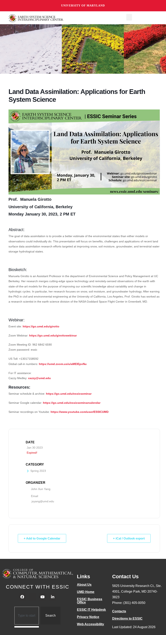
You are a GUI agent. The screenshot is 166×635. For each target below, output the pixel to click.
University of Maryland (83, 5)
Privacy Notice (88, 617)
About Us (84, 584)
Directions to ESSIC (127, 618)
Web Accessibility (90, 624)
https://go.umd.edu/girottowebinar (53, 335)
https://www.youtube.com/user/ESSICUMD (80, 411)
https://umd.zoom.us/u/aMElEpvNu (63, 364)
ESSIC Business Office (89, 600)
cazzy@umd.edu (39, 378)
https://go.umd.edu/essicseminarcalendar (71, 402)
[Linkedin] (52, 597)
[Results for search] (26, 627)
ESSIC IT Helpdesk (91, 609)
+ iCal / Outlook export (129, 538)
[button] (129, 17)
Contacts (119, 611)
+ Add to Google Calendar (42, 538)
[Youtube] (42, 597)
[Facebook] (22, 597)
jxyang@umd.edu (43, 501)
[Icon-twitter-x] (32, 597)
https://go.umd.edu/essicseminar (69, 393)
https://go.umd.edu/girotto (41, 326)
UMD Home (85, 592)
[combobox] (26, 615)
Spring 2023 (38, 470)
